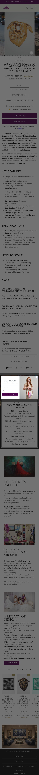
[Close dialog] (37, 377)
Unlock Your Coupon (10, 394)
